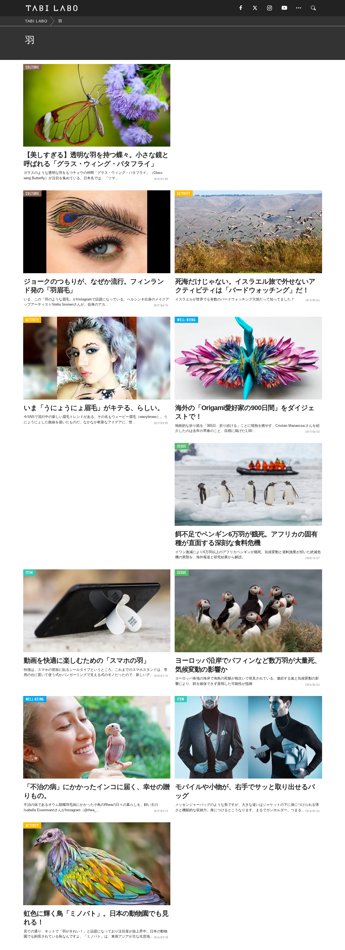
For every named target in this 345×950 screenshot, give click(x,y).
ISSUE (181, 446)
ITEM (29, 573)
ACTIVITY (183, 194)
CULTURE (32, 67)
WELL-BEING (186, 320)
